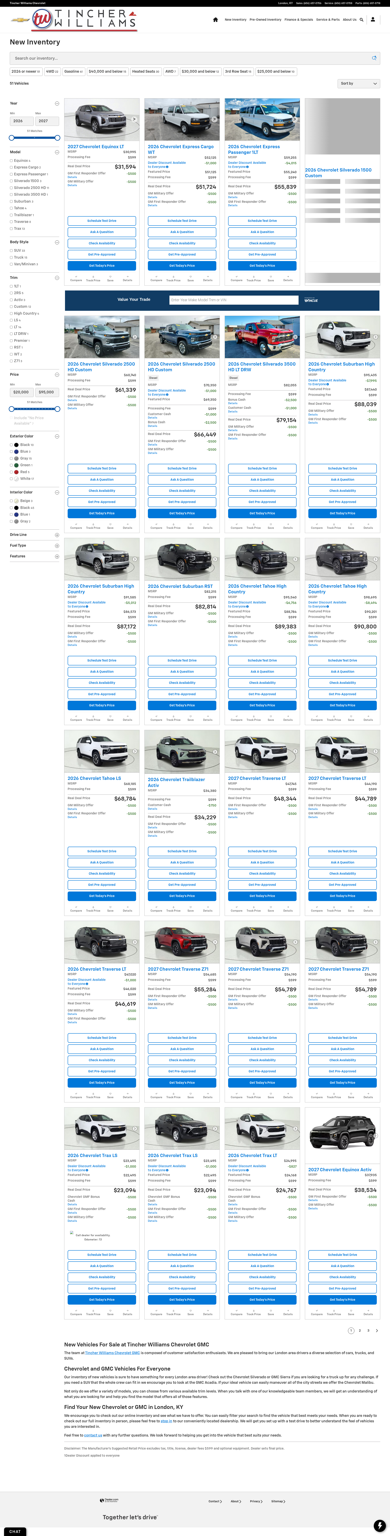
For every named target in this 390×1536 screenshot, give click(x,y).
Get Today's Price (102, 265)
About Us (349, 19)
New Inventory (235, 19)
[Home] (20, 20)
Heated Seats (145, 71)
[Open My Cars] (372, 20)
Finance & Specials (299, 19)
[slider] (11, 138)
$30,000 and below (200, 71)
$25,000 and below (276, 71)
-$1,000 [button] (210, 414)
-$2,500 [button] (210, 422)
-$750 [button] (211, 805)
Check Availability (102, 243)
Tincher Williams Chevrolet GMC (112, 1353)
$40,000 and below (107, 71)
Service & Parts (328, 19)
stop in (166, 1421)
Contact (214, 1501)
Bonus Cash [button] (156, 424)
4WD (52, 71)
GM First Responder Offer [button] (87, 175)
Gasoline (73, 71)
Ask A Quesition (102, 232)
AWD (170, 71)
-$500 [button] (131, 173)
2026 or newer (26, 71)
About (235, 1501)
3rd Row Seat (238, 71)
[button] (182, 378)
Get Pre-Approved (102, 254)
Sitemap (277, 1501)
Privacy (255, 1501)
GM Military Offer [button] (80, 183)
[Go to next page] (377, 1331)
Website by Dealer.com (109, 1500)
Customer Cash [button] (159, 416)
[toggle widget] (380, 1526)
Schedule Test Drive (101, 220)
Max (38, 113)
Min (12, 113)
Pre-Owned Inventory (265, 19)
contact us (93, 1435)
